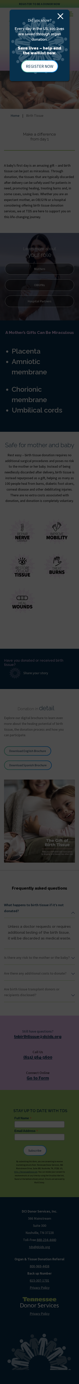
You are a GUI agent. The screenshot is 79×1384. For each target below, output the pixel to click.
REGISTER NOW (39, 66)
